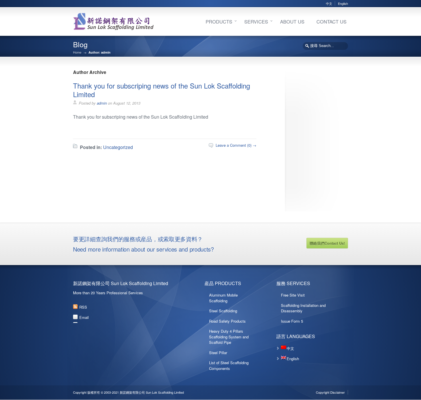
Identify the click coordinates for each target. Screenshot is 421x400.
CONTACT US (331, 21)
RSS (83, 307)
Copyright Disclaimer (330, 392)
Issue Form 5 (292, 321)
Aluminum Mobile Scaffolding (223, 297)
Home (77, 52)
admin (102, 103)
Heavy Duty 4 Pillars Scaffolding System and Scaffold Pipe (229, 336)
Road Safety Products (227, 321)
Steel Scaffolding (223, 310)
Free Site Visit (293, 295)
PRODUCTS (219, 21)
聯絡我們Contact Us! (327, 243)
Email (84, 317)
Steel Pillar (218, 352)
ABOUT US (292, 21)
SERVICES (256, 21)
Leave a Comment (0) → (236, 145)
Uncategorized (118, 147)
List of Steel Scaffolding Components (229, 365)
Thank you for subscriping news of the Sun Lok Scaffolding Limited (161, 90)
